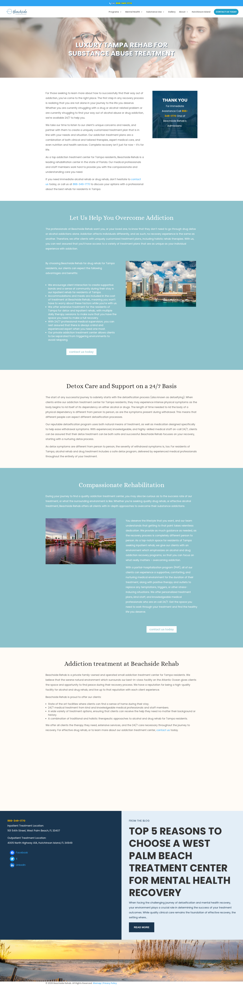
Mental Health (132, 12)
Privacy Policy (110, 983)
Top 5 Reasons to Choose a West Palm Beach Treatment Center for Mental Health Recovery (180, 862)
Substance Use (154, 12)
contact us (163, 730)
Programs (114, 12)
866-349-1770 (124, 3)
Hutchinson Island (201, 12)
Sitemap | (97, 983)
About (182, 12)
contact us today (81, 352)
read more (141, 927)
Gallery (172, 12)
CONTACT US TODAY (226, 11)
